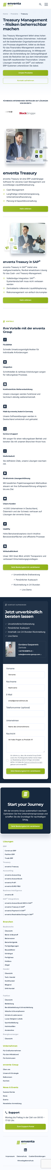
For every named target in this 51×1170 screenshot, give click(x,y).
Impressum (10, 1156)
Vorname (10, 668)
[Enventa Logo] (12, 4)
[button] (45, 4)
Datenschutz (22, 1156)
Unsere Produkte (25, 73)
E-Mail (9, 694)
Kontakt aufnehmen (25, 80)
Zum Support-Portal (25, 1126)
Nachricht (10, 733)
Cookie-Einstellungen (37, 1156)
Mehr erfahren (25, 209)
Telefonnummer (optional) (18, 707)
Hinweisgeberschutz (25, 1161)
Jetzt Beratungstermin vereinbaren (25, 567)
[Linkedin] (25, 1149)
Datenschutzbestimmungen (33, 762)
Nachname (11, 681)
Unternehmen (12, 720)
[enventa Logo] (25, 1142)
